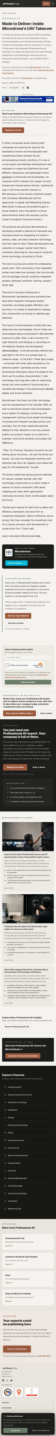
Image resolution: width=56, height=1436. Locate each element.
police (5, 393)
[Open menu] (52, 3)
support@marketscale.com (15, 677)
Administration (10, 350)
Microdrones (27, 78)
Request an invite (13, 130)
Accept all (15, 1430)
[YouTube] (11, 1380)
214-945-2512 (41, 675)
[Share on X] (23, 88)
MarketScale (35, 67)
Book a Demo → (7, 1376)
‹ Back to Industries (9, 13)
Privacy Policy (8, 1425)
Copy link (15, 88)
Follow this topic (28, 682)
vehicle (49, 388)
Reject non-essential (40, 1430)
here (37, 535)
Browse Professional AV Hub (17, 1026)
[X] (7, 1381)
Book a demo (46, 713)
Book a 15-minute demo (17, 1349)
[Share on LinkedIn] (28, 88)
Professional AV (11, 18)
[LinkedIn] (3, 1380)
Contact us (5, 1374)
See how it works (15, 623)
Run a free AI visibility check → (19, 713)
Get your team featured (18, 616)
